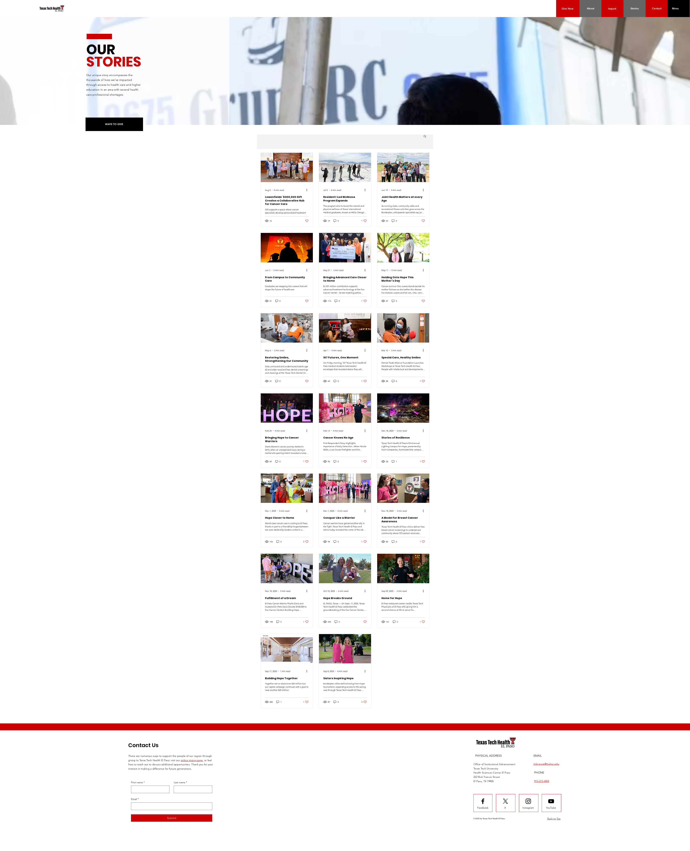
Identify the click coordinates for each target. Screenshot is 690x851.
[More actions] (308, 190)
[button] (675, 8)
